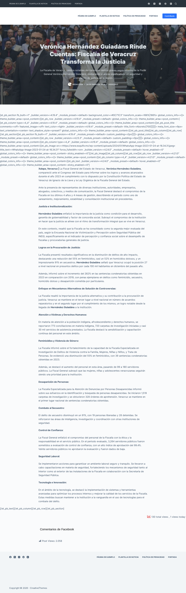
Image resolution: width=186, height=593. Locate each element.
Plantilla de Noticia (38, 4)
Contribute (170, 16)
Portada (78, 4)
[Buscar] (176, 4)
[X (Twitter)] (154, 4)
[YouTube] (171, 4)
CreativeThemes (38, 588)
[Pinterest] (165, 4)
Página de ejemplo (17, 4)
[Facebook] (149, 4)
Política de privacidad (61, 4)
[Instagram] (160, 4)
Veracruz (113, 84)
